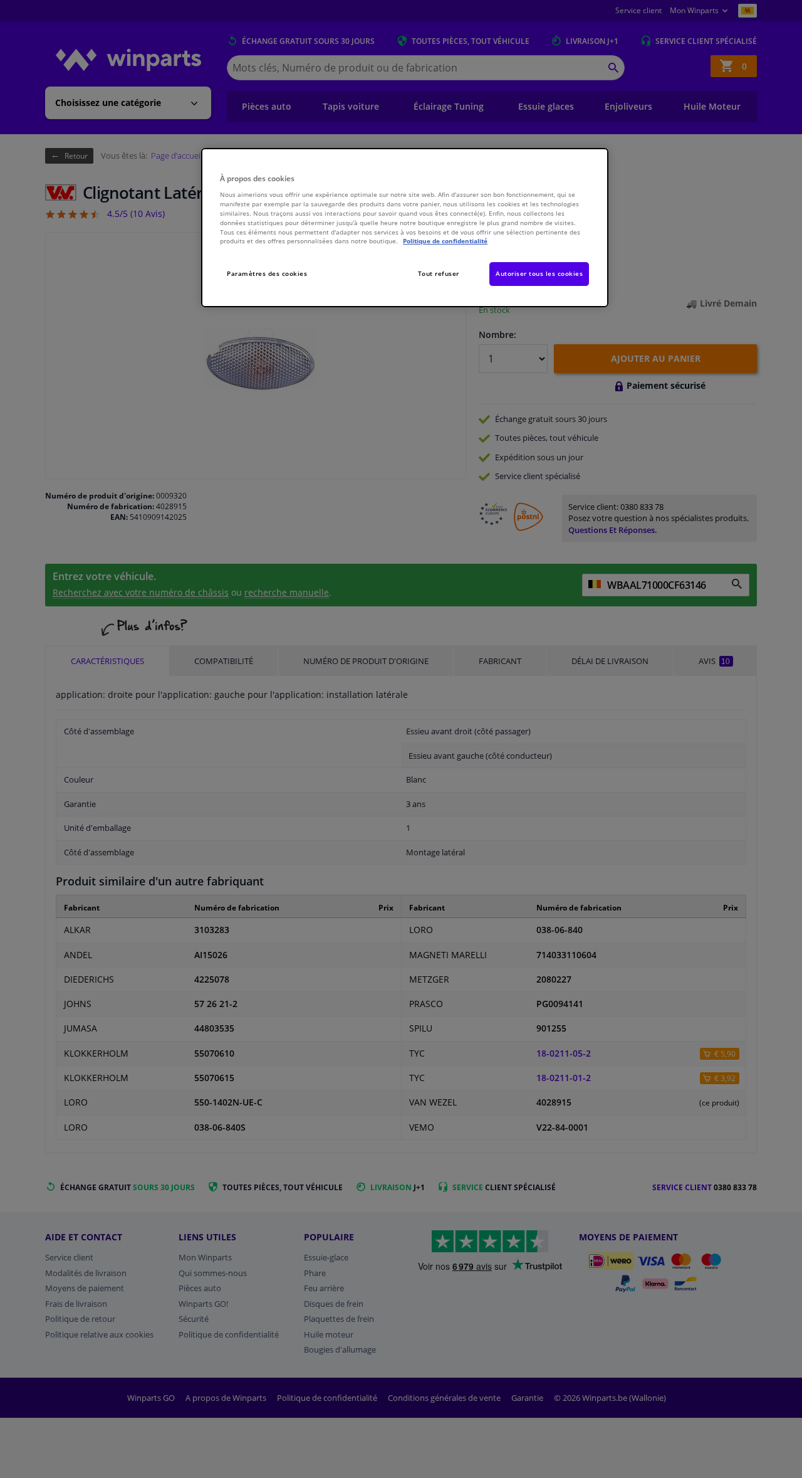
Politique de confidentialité (445, 240)
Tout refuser (438, 273)
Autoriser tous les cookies (539, 273)
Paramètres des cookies (267, 273)
